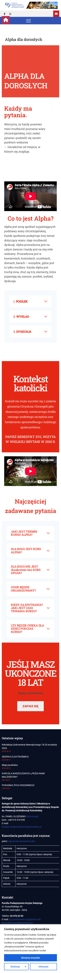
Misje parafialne (10, 765)
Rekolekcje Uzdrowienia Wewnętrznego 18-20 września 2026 (29, 746)
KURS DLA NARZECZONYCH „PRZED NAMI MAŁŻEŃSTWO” (23, 775)
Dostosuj (15, 966)
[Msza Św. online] (56, 14)
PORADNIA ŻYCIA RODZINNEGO (18, 785)
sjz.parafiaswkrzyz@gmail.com (25, 919)
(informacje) (32, 816)
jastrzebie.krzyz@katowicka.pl (17, 922)
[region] (30, 948)
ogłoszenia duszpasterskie (21, 841)
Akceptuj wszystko (30, 957)
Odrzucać (43, 966)
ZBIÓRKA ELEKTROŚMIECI (15, 756)
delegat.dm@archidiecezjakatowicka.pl (21, 826)
